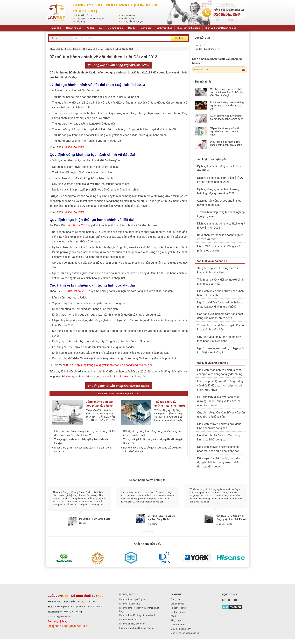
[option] (79, 505)
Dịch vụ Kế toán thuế (129, 603)
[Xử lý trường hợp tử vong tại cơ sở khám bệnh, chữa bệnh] (201, 118)
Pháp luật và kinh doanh (211, 362)
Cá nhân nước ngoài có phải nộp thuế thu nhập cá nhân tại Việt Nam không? (226, 92)
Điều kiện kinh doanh (188, 28)
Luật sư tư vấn (119, 376)
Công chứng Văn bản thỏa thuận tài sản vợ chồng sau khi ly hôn (100, 405)
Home (52, 49)
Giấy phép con (82, 21)
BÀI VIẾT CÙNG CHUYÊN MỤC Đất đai (118, 393)
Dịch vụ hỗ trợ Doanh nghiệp (220, 28)
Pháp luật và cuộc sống (210, 261)
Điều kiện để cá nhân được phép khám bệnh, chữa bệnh (226, 143)
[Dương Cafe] (97, 558)
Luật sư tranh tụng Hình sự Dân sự (136, 628)
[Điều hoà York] (197, 558)
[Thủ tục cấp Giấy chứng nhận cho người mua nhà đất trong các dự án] (136, 412)
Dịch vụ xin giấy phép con (132, 623)
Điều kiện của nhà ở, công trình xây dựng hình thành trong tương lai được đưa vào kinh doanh (220, 462)
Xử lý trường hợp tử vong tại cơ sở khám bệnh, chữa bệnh (226, 117)
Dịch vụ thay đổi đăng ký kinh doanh (137, 615)
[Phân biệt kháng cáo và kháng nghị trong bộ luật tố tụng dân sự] (201, 105)
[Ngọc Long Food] (64, 558)
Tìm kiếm (179, 38)
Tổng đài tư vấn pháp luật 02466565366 (120, 65)
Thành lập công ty (84, 15)
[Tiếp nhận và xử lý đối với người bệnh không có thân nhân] (201, 131)
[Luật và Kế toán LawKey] (56, 12)
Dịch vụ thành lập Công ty (132, 599)
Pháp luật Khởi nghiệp (209, 159)
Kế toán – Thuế (94, 28)
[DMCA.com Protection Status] (232, 607)
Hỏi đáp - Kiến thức (73, 49)
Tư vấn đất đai (127, 18)
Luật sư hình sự (128, 15)
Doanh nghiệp (73, 28)
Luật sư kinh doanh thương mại (90, 18)
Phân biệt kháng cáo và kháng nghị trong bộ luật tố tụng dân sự (227, 105)
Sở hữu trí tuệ (115, 28)
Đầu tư (131, 28)
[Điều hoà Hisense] (231, 558)
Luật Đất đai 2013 (73, 147)
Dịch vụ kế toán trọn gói (132, 21)
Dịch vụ (200, 45)
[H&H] (131, 558)
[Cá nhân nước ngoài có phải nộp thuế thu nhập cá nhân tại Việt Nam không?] (201, 92)
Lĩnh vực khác (164, 28)
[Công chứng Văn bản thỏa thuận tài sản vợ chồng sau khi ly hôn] (67, 412)
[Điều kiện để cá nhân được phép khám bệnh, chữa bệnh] (201, 144)
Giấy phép (146, 28)
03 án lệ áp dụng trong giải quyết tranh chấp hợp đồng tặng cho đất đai (109, 365)
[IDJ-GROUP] (164, 558)
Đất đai (60, 49)
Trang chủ (55, 28)
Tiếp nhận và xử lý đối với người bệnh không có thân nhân (224, 131)
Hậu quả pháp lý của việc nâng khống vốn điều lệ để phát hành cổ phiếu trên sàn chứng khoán (220, 385)
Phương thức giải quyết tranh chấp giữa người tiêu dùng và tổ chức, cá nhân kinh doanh (219, 401)
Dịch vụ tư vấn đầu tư (130, 619)
